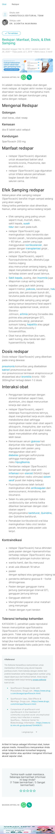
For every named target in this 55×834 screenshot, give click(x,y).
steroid (29, 473)
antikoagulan (38, 488)
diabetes (13, 455)
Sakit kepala (15, 277)
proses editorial (39, 679)
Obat (4, 4)
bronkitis (26, 376)
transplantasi (33, 248)
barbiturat (34, 513)
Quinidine (46, 513)
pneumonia (8, 366)
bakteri (6, 369)
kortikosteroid (33, 245)
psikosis (30, 289)
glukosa (35, 441)
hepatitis (32, 324)
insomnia (42, 277)
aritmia (24, 314)
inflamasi (14, 473)
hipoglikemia (22, 462)
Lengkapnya (27, 732)
